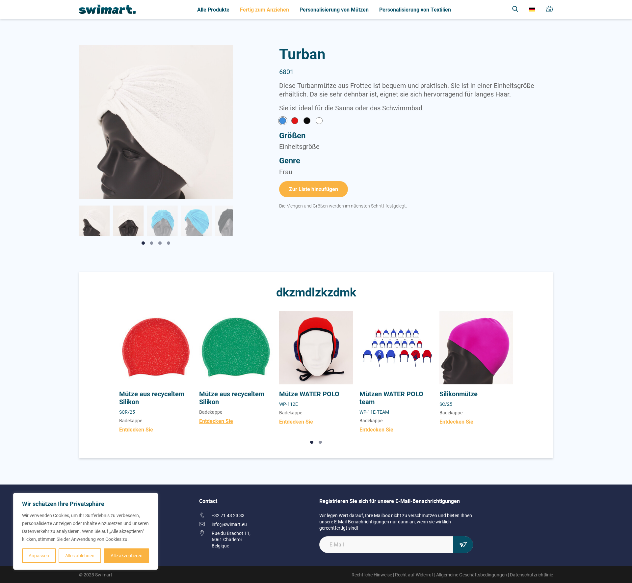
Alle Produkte (213, 9)
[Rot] (294, 121)
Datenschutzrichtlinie (531, 574)
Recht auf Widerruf (414, 574)
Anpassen (39, 555)
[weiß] (319, 121)
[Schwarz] (306, 121)
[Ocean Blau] (282, 121)
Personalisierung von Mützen (334, 9)
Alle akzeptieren (127, 555)
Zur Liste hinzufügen (313, 188)
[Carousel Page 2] (320, 442)
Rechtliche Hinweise (372, 574)
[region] (85, 531)
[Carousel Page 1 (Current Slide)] (311, 442)
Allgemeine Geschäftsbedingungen (471, 574)
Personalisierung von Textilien (415, 9)
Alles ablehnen (79, 555)
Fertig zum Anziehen (264, 9)
